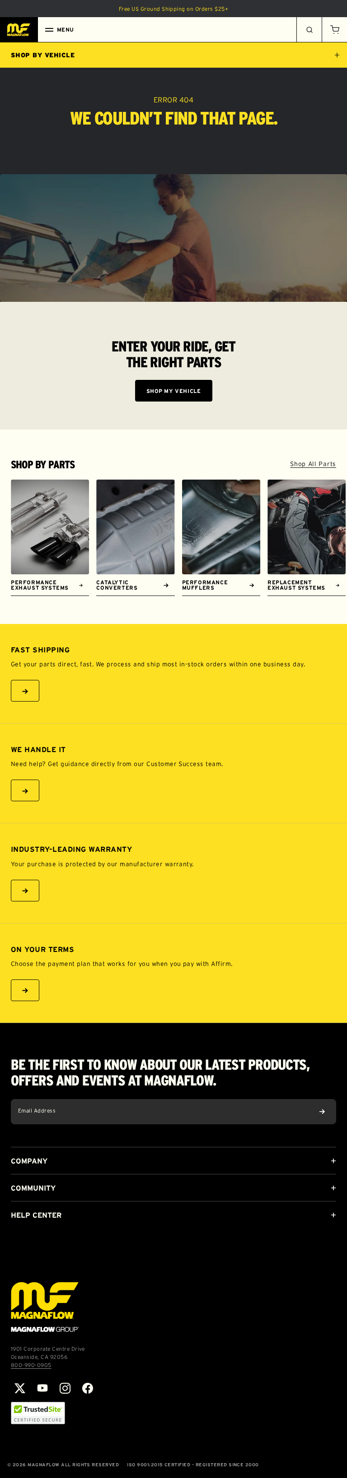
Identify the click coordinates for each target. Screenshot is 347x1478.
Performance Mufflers (205, 585)
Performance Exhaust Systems (40, 585)
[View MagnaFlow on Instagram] (65, 1388)
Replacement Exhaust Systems (296, 585)
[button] (334, 29)
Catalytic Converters (116, 585)
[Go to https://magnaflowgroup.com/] (45, 1307)
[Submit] (322, 1111)
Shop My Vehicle (173, 391)
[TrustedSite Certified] (38, 1413)
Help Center (36, 1215)
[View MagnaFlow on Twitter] (20, 1388)
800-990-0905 (31, 1365)
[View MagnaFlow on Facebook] (88, 1388)
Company (29, 1161)
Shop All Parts (313, 463)
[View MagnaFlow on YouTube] (42, 1388)
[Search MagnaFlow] (309, 29)
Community (33, 1188)
